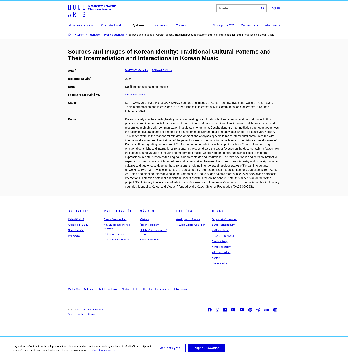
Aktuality (78, 211)
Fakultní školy (219, 241)
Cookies (92, 314)
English (274, 8)
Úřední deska (219, 263)
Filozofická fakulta (135, 94)
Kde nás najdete (221, 252)
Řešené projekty (149, 224)
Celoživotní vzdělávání (117, 239)
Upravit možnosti (101, 349)
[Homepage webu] (92, 10)
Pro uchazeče (118, 211)
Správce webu (76, 314)
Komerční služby (221, 246)
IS (150, 289)
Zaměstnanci (250, 25)
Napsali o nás (76, 230)
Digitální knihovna (108, 289)
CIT (143, 289)
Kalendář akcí (76, 219)
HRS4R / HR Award (223, 235)
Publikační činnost (150, 239)
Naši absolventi (220, 230)
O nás (217, 211)
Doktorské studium (114, 234)
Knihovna (89, 289)
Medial (125, 289)
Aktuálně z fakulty (78, 224)
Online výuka (180, 289)
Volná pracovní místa (188, 219)
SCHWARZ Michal (162, 70)
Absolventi (272, 25)
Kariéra (184, 211)
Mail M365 (74, 289)
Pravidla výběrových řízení (191, 224)
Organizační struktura (224, 219)
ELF (135, 289)
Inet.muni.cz (162, 289)
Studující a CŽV (224, 25)
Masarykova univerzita (90, 309)
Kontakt (216, 257)
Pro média (74, 235)
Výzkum (147, 211)
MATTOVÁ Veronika (136, 70)
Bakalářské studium (115, 219)
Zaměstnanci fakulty (223, 224)
